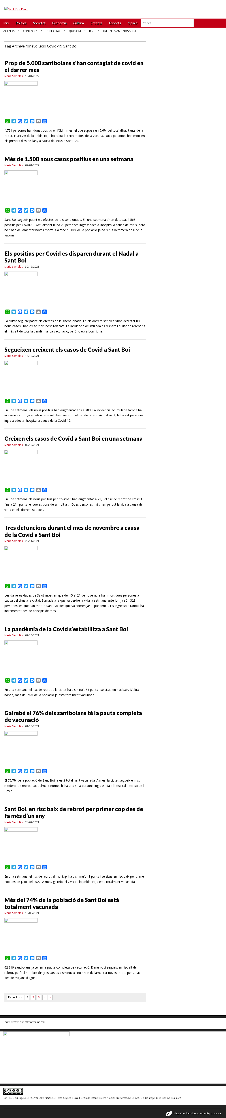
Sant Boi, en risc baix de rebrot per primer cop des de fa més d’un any (73, 812)
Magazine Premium (185, 1113)
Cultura (78, 23)
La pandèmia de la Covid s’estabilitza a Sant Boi (66, 629)
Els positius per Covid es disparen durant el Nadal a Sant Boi (71, 257)
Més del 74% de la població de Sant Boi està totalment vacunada (61, 903)
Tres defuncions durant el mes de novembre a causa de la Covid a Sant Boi (71, 531)
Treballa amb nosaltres (121, 31)
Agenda (9, 31)
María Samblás (13, 76)
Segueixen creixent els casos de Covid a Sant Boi (67, 349)
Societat (39, 23)
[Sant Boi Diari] (16, 6)
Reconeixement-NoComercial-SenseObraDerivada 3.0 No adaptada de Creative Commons (135, 1097)
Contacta (30, 31)
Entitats (96, 23)
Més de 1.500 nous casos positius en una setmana (68, 158)
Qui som (75, 31)
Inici (6, 23)
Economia (59, 23)
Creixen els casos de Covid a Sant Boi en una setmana (73, 438)
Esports (115, 23)
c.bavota (216, 1113)
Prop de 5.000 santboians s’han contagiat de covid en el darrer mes (73, 66)
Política (21, 23)
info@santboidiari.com (33, 1021)
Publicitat (53, 31)
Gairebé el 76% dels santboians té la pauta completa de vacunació (73, 716)
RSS (91, 31)
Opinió (132, 23)
